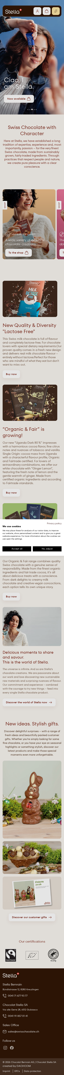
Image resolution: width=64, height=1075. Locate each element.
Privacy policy (54, 523)
